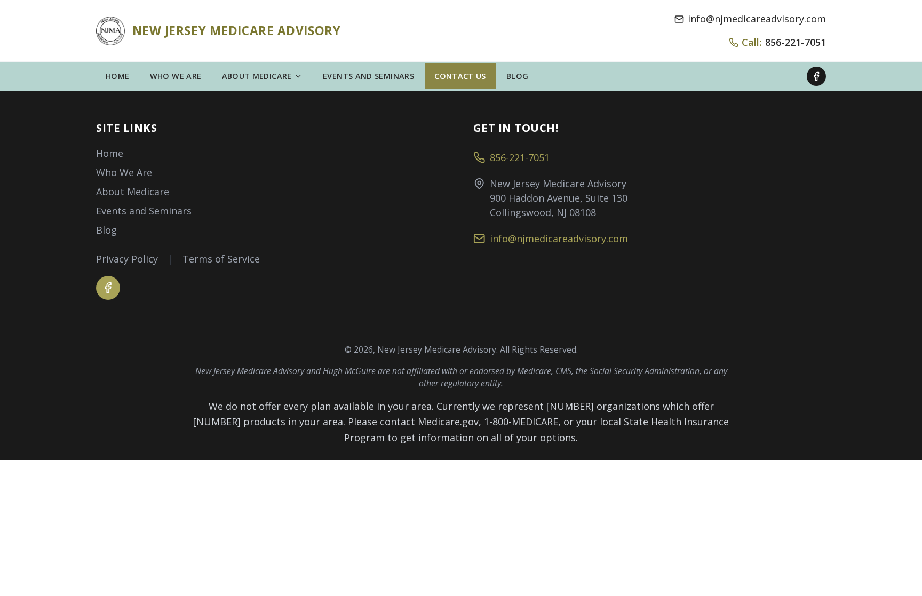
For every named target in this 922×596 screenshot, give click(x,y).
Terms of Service (221, 258)
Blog (106, 230)
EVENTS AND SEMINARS (368, 76)
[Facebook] (816, 76)
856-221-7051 (520, 157)
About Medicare (132, 191)
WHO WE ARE (176, 76)
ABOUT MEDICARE (257, 76)
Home (109, 153)
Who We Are (124, 172)
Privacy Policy (127, 258)
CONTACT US (460, 76)
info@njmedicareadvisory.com (757, 18)
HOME (117, 76)
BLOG (517, 76)
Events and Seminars (144, 210)
